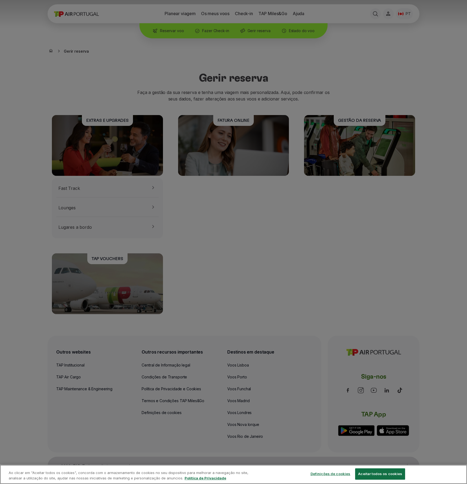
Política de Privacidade (205, 478)
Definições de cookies (331, 474)
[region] (233, 474)
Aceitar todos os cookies (380, 474)
